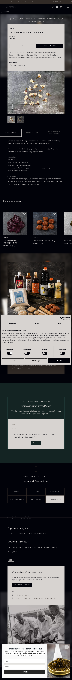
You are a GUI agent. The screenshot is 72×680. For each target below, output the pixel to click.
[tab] (11, 133)
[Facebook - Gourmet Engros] (13, 561)
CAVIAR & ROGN (13, 534)
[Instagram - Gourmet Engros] (9, 561)
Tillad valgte (36, 361)
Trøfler (36, 491)
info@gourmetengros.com (23, 595)
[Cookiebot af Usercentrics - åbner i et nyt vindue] (61, 318)
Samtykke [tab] (12, 323)
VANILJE (29, 534)
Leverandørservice (30, 547)
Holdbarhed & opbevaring (54, 132)
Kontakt (40, 547)
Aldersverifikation (13, 552)
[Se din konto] (53, 6)
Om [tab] (59, 323)
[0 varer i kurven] (64, 6)
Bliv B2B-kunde (18, 547)
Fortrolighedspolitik (27, 437)
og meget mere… (55, 499)
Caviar (17, 491)
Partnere (47, 547)
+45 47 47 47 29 (20, 591)
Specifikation (32, 132)
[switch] (27, 353)
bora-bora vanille (17, 499)
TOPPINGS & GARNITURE (47, 19)
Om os (9, 547)
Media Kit (54, 547)
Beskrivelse (11, 132)
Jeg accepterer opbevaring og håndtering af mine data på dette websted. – (34, 436)
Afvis (13, 361)
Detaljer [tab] (36, 323)
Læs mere (13, 62)
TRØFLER (22, 534)
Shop (15, 19)
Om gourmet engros (22, 584)
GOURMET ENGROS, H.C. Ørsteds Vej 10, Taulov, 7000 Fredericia (35, 598)
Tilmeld (24, 672)
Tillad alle (59, 361)
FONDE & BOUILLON (40, 534)
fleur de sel (55, 491)
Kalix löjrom (36, 499)
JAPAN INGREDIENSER (27, 19)
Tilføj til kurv (49, 45)
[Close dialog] (66, 647)
